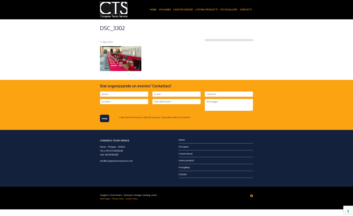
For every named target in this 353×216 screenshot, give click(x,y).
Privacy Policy (118, 198)
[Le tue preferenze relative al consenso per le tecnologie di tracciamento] (348, 211)
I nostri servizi (183, 9)
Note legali (105, 198)
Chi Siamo (165, 9)
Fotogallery (229, 9)
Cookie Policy (132, 198)
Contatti (246, 9)
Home (153, 9)
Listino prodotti (206, 9)
